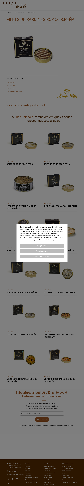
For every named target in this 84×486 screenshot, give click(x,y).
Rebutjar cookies (42, 251)
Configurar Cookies (42, 256)
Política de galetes (52, 240)
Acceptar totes (42, 246)
